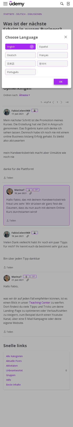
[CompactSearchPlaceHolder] (62, 3)
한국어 (42, 63)
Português (13, 71)
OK (60, 81)
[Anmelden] (68, 3)
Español (43, 46)
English (11, 46)
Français (43, 55)
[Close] (66, 37)
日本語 (10, 63)
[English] (17, 4)
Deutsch (11, 55)
